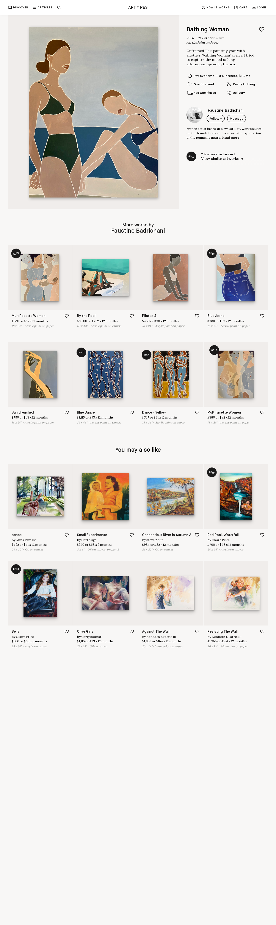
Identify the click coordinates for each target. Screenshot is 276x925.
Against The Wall (155, 631)
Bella (15, 631)
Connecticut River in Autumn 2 (166, 535)
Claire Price (221, 540)
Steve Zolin (155, 540)
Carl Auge (88, 540)
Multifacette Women (224, 412)
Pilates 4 (149, 316)
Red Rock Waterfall (223, 535)
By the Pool (86, 316)
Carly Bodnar (91, 636)
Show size (217, 38)
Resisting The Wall (222, 631)
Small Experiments (92, 535)
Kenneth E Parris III (161, 636)
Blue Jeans (215, 316)
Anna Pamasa (26, 540)
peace (17, 535)
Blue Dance (86, 412)
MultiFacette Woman (28, 316)
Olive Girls (85, 631)
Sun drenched (23, 412)
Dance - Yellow (154, 412)
